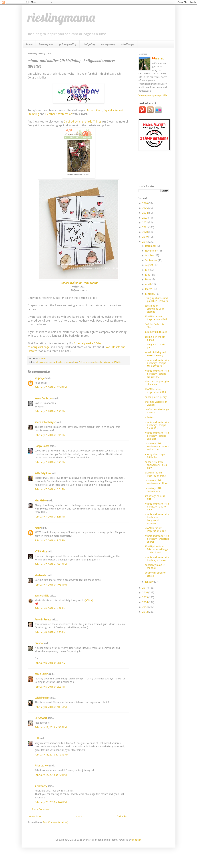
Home (79, 816)
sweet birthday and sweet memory (155, 354)
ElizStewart (41, 718)
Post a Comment (41, 809)
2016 (145, 592)
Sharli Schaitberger (45, 422)
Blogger (136, 839)
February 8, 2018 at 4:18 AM (50, 608)
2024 (145, 212)
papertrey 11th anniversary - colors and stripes (157, 446)
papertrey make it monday (155, 566)
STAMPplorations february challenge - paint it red (156, 549)
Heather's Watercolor (58, 114)
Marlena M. (41, 575)
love (75, 362)
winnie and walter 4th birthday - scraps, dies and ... (157, 425)
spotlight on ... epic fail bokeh (155, 456)
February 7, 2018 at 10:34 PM (51, 584)
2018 (145, 241)
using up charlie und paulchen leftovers (156, 299)
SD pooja (39, 378)
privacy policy (67, 44)
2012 (145, 611)
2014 (145, 602)
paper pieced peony (156, 397)
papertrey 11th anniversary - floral (156, 482)
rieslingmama (61, 17)
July (147, 269)
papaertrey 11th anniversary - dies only (156, 465)
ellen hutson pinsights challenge (157, 383)
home (29, 44)
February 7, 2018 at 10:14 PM (51, 564)
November (151, 250)
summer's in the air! (156, 331)
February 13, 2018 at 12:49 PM (51, 754)
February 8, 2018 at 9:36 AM (50, 662)
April (148, 284)
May (147, 279)
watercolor (97, 362)
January (149, 581)
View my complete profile (153, 95)
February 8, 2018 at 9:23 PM (50, 686)
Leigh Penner (42, 697)
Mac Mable (41, 500)
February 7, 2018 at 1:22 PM (50, 411)
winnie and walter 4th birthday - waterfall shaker (157, 538)
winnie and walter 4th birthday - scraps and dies (157, 435)
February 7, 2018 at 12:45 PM (51, 387)
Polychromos (84, 362)
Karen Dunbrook (44, 398)
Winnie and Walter (113, 362)
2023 (145, 217)
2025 (145, 208)
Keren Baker (41, 674)
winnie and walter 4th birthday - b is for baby (157, 506)
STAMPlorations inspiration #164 (155, 391)
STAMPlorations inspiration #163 (155, 474)
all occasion (41, 362)
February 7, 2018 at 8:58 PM (50, 516)
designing (89, 44)
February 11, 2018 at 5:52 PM (51, 727)
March (149, 289)
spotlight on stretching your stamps (154, 308)
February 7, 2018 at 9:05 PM (50, 540)
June (148, 274)
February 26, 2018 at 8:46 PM (51, 802)
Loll (37, 738)
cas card (53, 362)
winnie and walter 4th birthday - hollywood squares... (157, 519)
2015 (145, 597)
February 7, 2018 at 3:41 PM (50, 435)
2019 (145, 236)
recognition (108, 44)
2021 (145, 227)
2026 (145, 203)
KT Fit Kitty (41, 551)
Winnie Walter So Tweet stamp (78, 282)
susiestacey (41, 786)
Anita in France (43, 619)
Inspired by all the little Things (82, 121)
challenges (127, 44)
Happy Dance (42, 446)
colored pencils (65, 362)
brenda (39, 643)
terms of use (46, 44)
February (150, 293)
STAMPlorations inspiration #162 (155, 529)
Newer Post (34, 816)
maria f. (159, 58)
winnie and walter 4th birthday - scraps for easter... (157, 373)
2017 (145, 587)
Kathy (38, 527)
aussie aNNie (42, 595)
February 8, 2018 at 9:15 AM (50, 632)
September (151, 260)
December (151, 245)
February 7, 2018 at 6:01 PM (50, 489)
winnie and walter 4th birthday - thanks (157, 559)
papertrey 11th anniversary (153, 490)
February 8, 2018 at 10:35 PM (51, 707)
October (150, 255)
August (149, 265)
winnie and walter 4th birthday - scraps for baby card (157, 363)
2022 (145, 222)
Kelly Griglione (43, 473)
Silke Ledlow (41, 765)
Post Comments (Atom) (55, 822)
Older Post (123, 816)
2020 (145, 232)
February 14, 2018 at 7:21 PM (51, 774)
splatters (150, 417)
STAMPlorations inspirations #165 (156, 318)
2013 (145, 607)
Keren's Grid (93, 110)
